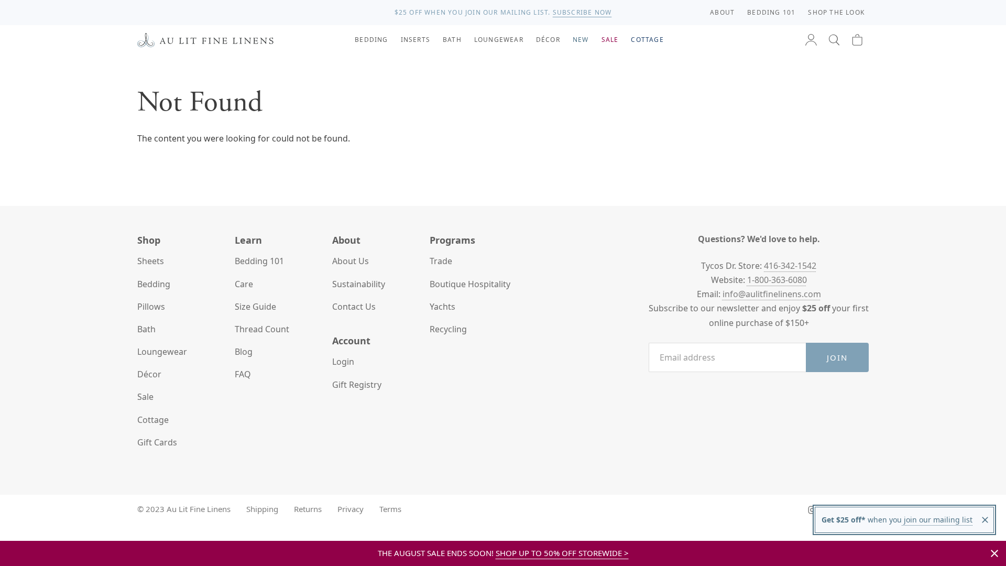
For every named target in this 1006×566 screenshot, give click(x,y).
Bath (146, 329)
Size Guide (255, 306)
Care (244, 284)
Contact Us (354, 306)
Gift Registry (356, 384)
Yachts (442, 306)
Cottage (153, 420)
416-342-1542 (790, 265)
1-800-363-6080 (777, 280)
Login (343, 361)
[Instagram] (812, 510)
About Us (350, 261)
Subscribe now (582, 12)
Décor (149, 374)
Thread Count (262, 329)
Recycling (448, 329)
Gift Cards (157, 442)
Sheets (150, 261)
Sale (145, 396)
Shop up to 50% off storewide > (562, 553)
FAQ (243, 374)
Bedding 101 (259, 261)
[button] (834, 39)
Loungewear (162, 351)
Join (837, 357)
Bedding (153, 284)
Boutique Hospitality (470, 284)
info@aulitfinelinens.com (772, 294)
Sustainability (358, 284)
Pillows (151, 306)
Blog (244, 351)
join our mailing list (937, 520)
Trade (441, 261)
